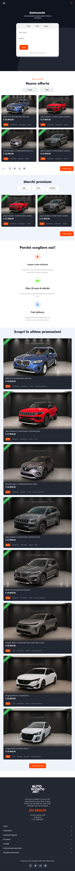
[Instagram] (40, 866)
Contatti (6, 844)
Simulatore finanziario (11, 852)
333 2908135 (37, 810)
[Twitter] (35, 866)
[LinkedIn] (45, 866)
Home (5, 826)
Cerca (24, 47)
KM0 (37, 26)
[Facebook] (30, 866)
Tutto (28, 26)
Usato (46, 26)
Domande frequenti (10, 835)
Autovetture (7, 831)
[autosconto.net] (4, 3)
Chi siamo (6, 839)
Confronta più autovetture (12, 848)
